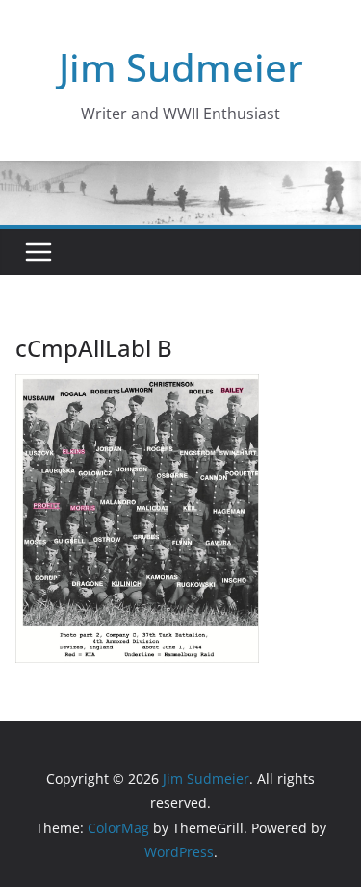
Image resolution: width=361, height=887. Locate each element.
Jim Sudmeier (181, 66)
